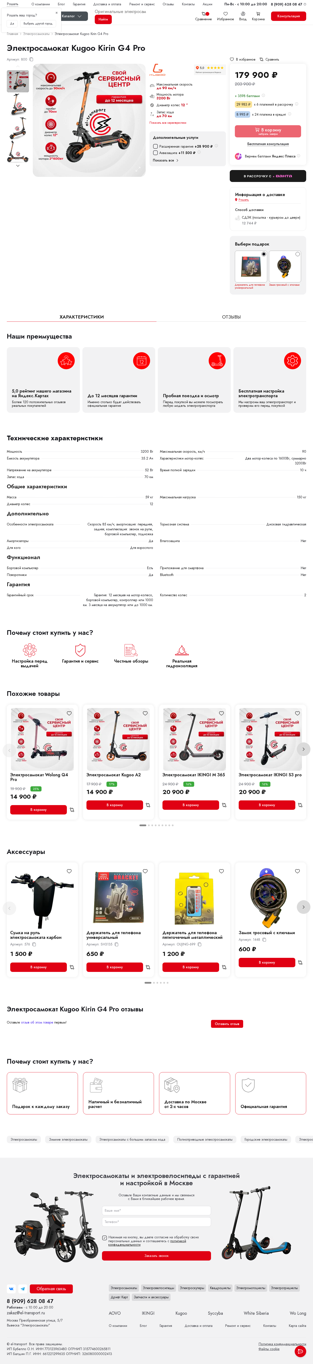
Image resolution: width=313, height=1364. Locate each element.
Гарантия (79, 4)
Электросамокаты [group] (24, 1139)
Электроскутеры (192, 1287)
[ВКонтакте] (11, 1288)
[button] (245, 4)
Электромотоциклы (250, 1287)
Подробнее (43, 380)
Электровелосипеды (158, 1287)
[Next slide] (18, 165)
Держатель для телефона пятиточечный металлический (192, 935)
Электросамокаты (124, 1287)
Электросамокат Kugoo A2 (113, 775)
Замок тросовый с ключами (284, 285)
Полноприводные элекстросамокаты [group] (205, 1139)
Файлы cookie (269, 1349)
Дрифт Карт (119, 1297)
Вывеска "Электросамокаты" (35, 1323)
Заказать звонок (156, 1255)
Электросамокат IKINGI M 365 (193, 775)
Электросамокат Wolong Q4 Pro (39, 777)
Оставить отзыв (227, 1023)
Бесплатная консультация (268, 144)
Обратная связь (51, 1289)
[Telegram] (22, 1288)
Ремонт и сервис (142, 4)
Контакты (188, 4)
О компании (41, 4)
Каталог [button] (68, 16)
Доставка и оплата (107, 4)
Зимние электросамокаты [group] (68, 1139)
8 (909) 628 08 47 (30, 1301)
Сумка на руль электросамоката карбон (36, 935)
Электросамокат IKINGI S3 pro (270, 775)
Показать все (163, 160)
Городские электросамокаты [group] (265, 1139)
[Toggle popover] (300, 1351)
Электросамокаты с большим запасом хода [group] (132, 1139)
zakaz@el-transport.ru (26, 1313)
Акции (207, 4)
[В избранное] (69, 713)
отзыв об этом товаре (37, 1022)
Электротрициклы (284, 1287)
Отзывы (168, 4)
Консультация (288, 16)
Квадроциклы (220, 1287)
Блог (61, 4)
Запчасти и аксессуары (151, 1297)
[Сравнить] (72, 809)
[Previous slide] (9, 750)
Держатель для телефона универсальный (250, 286)
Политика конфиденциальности (282, 1344)
